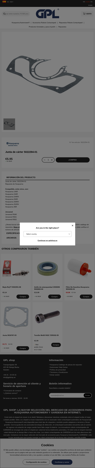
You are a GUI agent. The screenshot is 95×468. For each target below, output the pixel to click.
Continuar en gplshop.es (47, 240)
